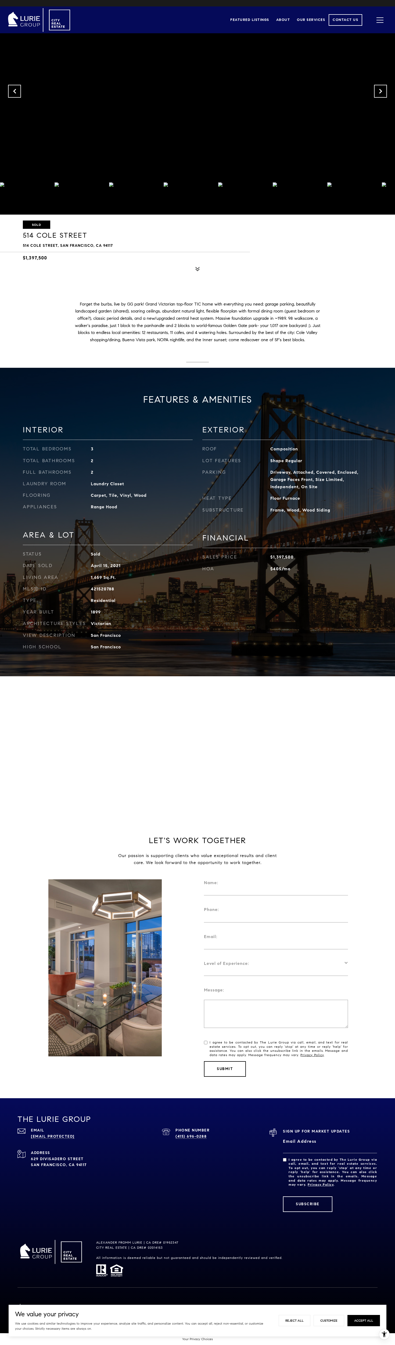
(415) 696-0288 (191, 1136)
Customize (328, 1320)
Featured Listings (249, 20)
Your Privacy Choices (197, 1339)
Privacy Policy (312, 1055)
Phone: (211, 909)
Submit (225, 1069)
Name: (211, 882)
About (283, 20)
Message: (214, 990)
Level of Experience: (226, 963)
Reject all (294, 1320)
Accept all (363, 1320)
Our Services (311, 20)
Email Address (300, 1141)
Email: (210, 936)
